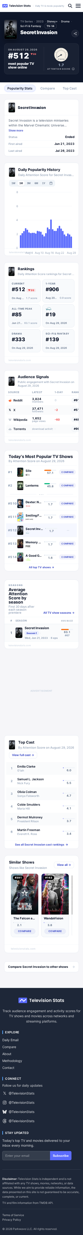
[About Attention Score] (73, 69)
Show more (16, 130)
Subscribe (61, 1155)
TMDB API (46, 1203)
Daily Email (10, 1040)
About (6, 1054)
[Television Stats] (16, 6)
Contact (8, 1068)
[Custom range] (50, 183)
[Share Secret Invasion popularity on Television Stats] (75, 33)
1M (21, 183)
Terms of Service (13, 1215)
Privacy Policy (11, 1219)
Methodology (12, 1061)
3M (28, 183)
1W (13, 183)
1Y (43, 183)
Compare (9, 1047)
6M (36, 183)
